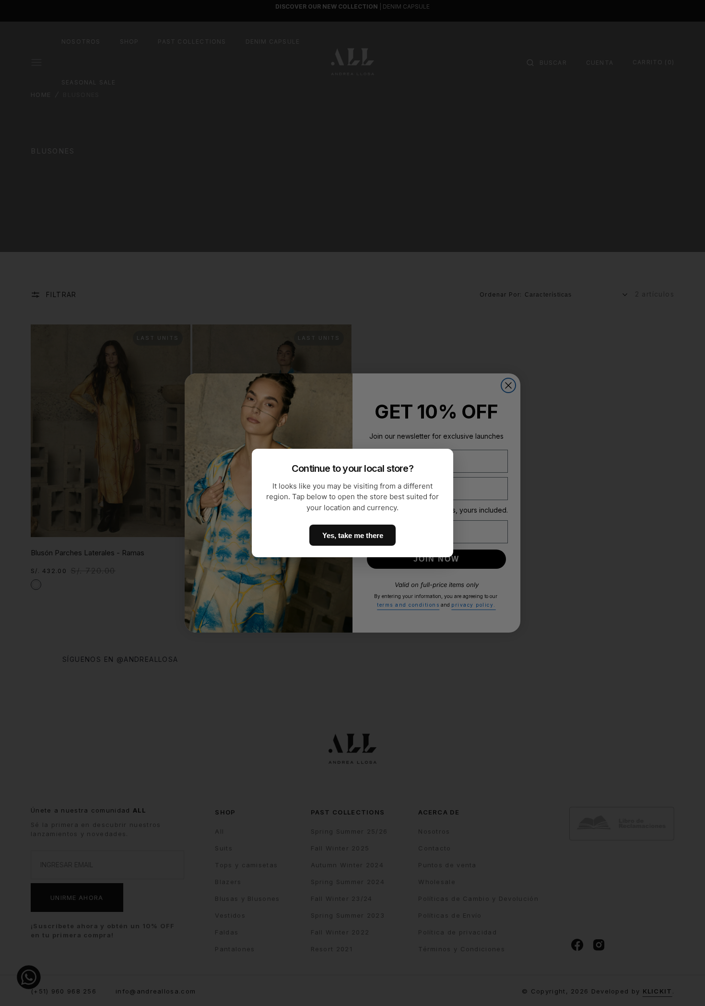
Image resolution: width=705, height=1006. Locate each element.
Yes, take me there (352, 535)
